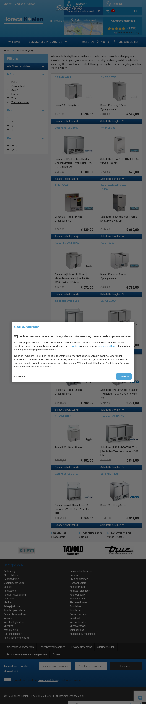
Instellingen (20, 376)
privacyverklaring (108, 346)
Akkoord (124, 376)
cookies (75, 346)
